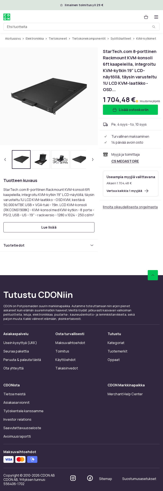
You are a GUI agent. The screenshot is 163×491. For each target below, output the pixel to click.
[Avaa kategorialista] (156, 17)
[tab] (21, 159)
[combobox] (81, 27)
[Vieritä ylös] (153, 275)
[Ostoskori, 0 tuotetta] (146, 17)
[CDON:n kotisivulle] (6, 17)
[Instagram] (73, 478)
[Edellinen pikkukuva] (5, 159)
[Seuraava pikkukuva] (93, 159)
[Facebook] (90, 478)
